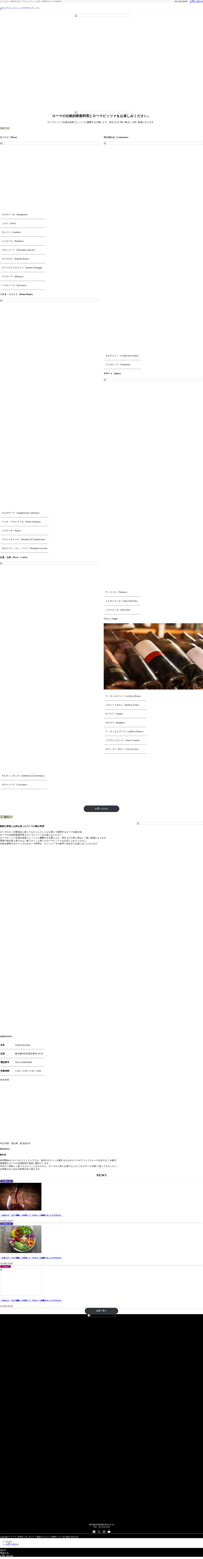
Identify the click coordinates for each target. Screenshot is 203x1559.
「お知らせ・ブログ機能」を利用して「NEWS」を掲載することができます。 (31, 1215)
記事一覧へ (101, 1311)
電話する (4, 1553)
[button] (181, 1)
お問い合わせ (101, 808)
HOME (9, 1541)
